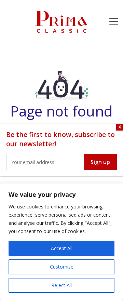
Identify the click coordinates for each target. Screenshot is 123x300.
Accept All (61, 248)
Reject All (61, 285)
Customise (61, 266)
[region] (61, 241)
